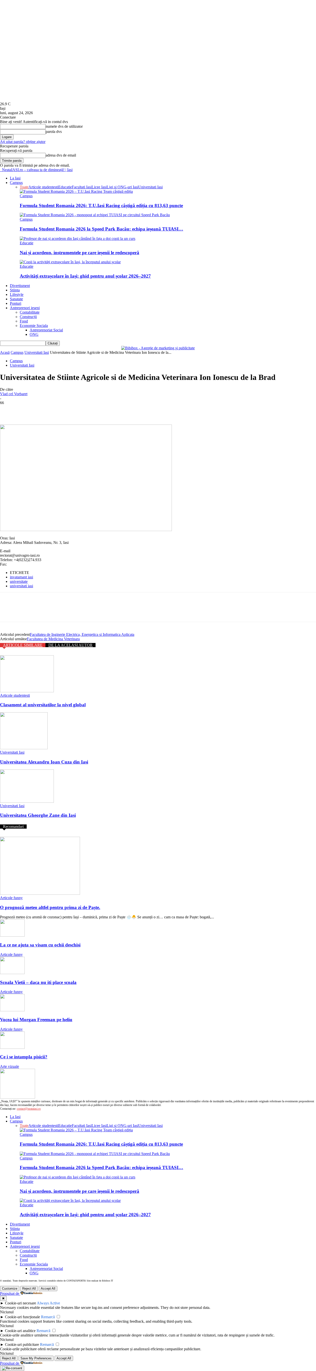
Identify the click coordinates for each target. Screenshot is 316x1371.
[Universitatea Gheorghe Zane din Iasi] (27, 801)
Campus (16, 182)
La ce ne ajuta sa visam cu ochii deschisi (40, 944)
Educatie (65, 187)
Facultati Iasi (82, 187)
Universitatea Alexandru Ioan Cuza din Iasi (44, 762)
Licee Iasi (99, 187)
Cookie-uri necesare (20, 1303)
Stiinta (15, 290)
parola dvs (54, 131)
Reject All (29, 1288)
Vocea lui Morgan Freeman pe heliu (36, 1019)
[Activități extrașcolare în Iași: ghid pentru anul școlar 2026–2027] (70, 262)
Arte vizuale (9, 1066)
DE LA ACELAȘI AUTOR (70, 645)
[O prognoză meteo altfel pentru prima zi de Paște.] (40, 893)
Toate (24, 187)
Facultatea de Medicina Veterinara (53, 639)
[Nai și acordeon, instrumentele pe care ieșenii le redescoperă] (77, 238)
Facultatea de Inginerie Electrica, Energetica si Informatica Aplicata (82, 634)
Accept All (48, 1288)
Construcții (28, 317)
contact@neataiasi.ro (29, 1108)
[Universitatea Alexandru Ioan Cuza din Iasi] (24, 748)
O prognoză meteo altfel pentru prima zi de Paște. (50, 907)
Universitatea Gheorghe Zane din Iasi (38, 815)
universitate (19, 581)
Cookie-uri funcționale (22, 1317)
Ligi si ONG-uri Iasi (122, 187)
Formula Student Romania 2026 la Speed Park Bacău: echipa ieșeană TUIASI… (101, 228)
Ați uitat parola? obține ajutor (22, 142)
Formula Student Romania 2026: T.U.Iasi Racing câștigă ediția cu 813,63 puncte (101, 205)
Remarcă (48, 1317)
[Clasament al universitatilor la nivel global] (27, 691)
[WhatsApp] (61, 410)
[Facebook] (8, 410)
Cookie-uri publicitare (22, 1344)
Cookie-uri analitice (20, 1331)
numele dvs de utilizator (64, 126)
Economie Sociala (34, 325)
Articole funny (11, 898)
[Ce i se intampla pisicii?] (12, 1047)
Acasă (5, 352)
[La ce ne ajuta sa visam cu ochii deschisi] (12, 935)
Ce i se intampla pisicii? (23, 1056)
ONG (34, 334)
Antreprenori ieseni (25, 308)
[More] (79, 410)
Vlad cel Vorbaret (13, 394)
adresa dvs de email (61, 155)
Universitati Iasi (150, 187)
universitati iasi (21, 586)
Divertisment (20, 286)
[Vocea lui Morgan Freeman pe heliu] (12, 1010)
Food (24, 321)
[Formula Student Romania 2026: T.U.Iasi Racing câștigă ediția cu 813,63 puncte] (76, 191)
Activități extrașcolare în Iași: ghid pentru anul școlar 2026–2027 (85, 276)
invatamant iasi (21, 577)
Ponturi (15, 303)
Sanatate (16, 299)
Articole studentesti (43, 187)
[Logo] (0, 170)
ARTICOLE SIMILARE (22, 645)
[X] (26, 410)
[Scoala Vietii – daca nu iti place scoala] (12, 973)
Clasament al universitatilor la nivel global (43, 704)
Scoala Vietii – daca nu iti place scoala (38, 982)
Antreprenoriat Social (46, 330)
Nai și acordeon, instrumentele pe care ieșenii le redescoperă (79, 252)
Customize (9, 1288)
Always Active (48, 1303)
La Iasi (15, 178)
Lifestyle (16, 294)
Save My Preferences (36, 1358)
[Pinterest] (44, 410)
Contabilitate (30, 312)
